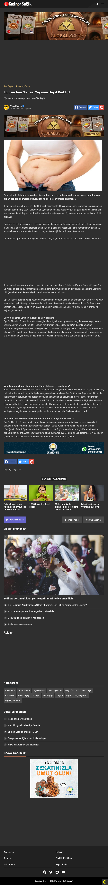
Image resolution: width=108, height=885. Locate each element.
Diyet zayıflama (15, 470)
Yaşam (59, 695)
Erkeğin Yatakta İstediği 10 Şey (23, 732)
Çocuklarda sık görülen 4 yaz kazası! (26, 618)
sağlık (68, 695)
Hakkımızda (9, 864)
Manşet (36, 695)
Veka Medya (16, 106)
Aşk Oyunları (39, 690)
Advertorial (10, 690)
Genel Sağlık (86, 690)
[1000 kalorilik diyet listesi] (41, 493)
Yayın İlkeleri (62, 864)
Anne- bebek (24, 690)
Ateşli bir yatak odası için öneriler (24, 725)
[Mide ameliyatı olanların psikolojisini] (67, 493)
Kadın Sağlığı (23, 695)
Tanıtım (7, 858)
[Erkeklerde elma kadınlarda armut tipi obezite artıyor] (15, 493)
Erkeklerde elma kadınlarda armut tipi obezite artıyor (15, 507)
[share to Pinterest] (101, 107)
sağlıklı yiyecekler (12, 700)
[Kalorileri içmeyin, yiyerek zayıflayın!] (92, 493)
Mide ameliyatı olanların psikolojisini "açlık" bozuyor (66, 507)
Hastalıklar (9, 695)
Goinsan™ (69, 881)
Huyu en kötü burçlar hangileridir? (24, 744)
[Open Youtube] (63, 872)
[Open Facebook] (44, 872)
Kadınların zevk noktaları (20, 624)
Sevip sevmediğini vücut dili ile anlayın (27, 738)
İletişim (59, 852)
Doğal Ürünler (71, 690)
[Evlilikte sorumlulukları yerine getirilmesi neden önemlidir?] (54, 565)
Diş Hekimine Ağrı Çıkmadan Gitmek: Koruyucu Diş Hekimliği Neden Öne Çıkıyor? (47, 605)
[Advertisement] (54, 62)
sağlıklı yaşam (81, 695)
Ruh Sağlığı (48, 695)
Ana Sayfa (9, 852)
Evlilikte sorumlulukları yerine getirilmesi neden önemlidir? (39, 598)
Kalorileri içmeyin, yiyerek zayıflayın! (90, 505)
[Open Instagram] (57, 872)
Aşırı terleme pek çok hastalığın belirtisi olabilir (31, 611)
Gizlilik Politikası (64, 858)
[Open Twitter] (51, 872)
